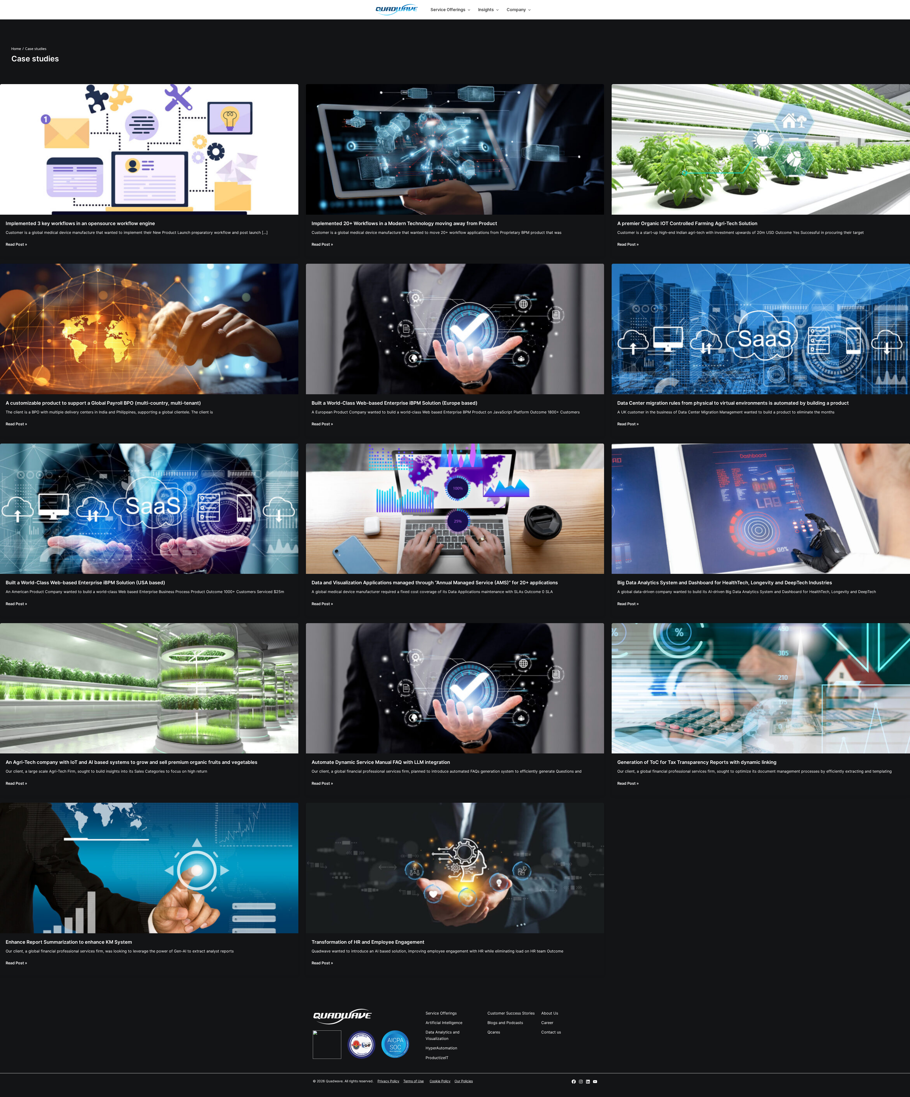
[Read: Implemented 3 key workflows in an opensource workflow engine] (149, 149)
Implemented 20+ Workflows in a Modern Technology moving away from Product (404, 223)
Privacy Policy (388, 1081)
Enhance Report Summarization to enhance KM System (69, 942)
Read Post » (16, 244)
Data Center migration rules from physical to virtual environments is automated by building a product (733, 403)
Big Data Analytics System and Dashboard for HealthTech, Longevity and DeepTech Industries (724, 582)
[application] (467, 9)
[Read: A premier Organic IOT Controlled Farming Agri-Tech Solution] (761, 149)
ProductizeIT (437, 1057)
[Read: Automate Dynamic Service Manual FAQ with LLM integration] (455, 687)
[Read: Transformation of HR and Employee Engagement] (455, 867)
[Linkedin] (588, 1081)
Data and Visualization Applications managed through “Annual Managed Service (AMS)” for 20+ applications (435, 582)
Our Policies (464, 1081)
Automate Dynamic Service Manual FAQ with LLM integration (381, 762)
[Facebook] (574, 1081)
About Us (549, 1013)
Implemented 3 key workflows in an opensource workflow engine (80, 223)
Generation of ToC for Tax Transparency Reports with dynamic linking (697, 762)
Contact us (551, 1032)
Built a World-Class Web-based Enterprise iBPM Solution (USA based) (85, 582)
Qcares (493, 1032)
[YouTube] (595, 1081)
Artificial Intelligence (444, 1022)
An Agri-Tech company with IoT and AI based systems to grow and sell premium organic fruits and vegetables (131, 762)
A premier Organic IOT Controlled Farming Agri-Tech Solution (687, 223)
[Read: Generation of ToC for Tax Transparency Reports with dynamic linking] (761, 687)
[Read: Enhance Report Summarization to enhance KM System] (149, 867)
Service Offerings (448, 9)
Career (547, 1022)
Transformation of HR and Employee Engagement (368, 942)
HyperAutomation (441, 1048)
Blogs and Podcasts (505, 1022)
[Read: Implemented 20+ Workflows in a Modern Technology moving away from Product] (455, 149)
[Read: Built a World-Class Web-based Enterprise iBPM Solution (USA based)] (149, 508)
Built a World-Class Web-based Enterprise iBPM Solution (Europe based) (395, 403)
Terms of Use (413, 1081)
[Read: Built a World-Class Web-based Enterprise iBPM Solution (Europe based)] (455, 328)
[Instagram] (581, 1081)
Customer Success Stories (511, 1013)
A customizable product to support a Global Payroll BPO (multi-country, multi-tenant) (103, 403)
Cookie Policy (440, 1081)
